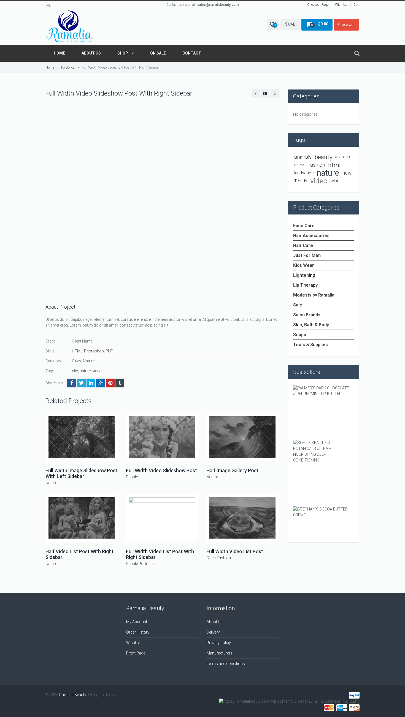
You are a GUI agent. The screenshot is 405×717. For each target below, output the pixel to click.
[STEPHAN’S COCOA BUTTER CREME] (321, 512)
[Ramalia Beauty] (69, 27)
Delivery (213, 632)
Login (49, 5)
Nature (88, 361)
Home (59, 53)
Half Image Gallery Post (232, 470)
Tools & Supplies (310, 344)
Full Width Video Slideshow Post (161, 470)
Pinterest (110, 383)
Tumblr (119, 383)
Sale (297, 305)
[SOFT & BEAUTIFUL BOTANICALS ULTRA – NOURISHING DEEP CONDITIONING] (321, 451)
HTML (77, 351)
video (97, 371)
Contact (191, 53)
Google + (100, 383)
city (75, 371)
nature (85, 371)
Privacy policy (219, 642)
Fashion (224, 558)
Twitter (81, 383)
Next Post (275, 93)
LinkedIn (91, 383)
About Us (91, 53)
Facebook (71, 383)
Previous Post (256, 93)
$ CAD (290, 24)
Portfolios (68, 67)
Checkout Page (317, 5)
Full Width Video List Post (234, 551)
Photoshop (94, 351)
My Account (136, 622)
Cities (76, 361)
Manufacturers (220, 653)
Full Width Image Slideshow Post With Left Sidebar (81, 473)
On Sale (158, 53)
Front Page (135, 653)
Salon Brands (306, 314)
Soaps (299, 334)
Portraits (146, 563)
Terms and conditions (226, 663)
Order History (137, 632)
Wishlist (341, 5)
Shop (122, 53)
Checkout (346, 24)
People (132, 477)
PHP (109, 351)
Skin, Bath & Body (311, 324)
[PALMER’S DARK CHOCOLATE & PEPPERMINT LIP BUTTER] (321, 391)
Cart (356, 5)
